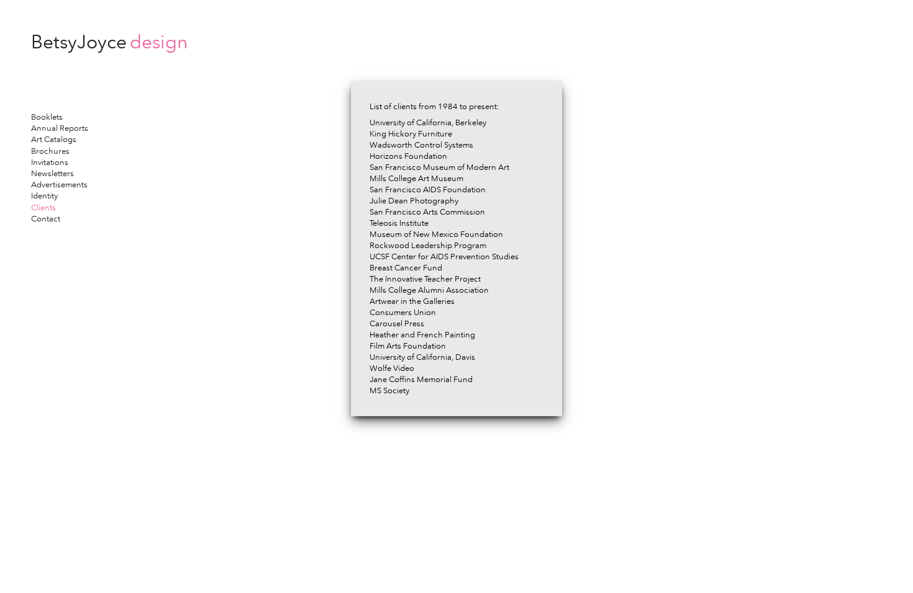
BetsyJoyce (109, 42)
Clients (43, 207)
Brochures (50, 151)
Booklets (47, 117)
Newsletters (52, 173)
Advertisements (59, 184)
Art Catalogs (53, 139)
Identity (44, 195)
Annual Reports (59, 128)
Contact (45, 218)
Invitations (49, 162)
